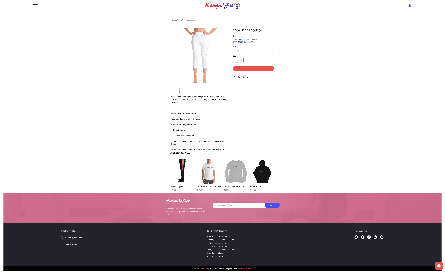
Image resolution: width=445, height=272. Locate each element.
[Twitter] (369, 237)
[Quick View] (182, 171)
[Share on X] (247, 77)
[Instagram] (375, 237)
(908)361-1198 (71, 244)
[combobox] (253, 51)
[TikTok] (356, 237)
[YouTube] (381, 237)
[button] (35, 6)
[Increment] (241, 60)
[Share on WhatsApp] (243, 77)
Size (235, 46)
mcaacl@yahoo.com (74, 238)
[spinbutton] (238, 60)
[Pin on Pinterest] (238, 77)
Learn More (251, 42)
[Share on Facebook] (234, 77)
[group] (222, 175)
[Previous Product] (167, 171)
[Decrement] (234, 60)
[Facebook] (362, 237)
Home (173, 20)
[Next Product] (278, 171)
